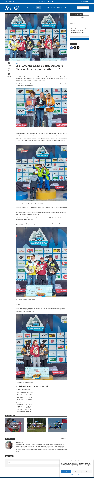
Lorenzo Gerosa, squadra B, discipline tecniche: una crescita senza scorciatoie (57, 425)
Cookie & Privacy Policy (79, 474)
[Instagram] (78, 47)
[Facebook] (71, 47)
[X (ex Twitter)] (74, 47)
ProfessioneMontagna (85, 1)
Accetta (66, 471)
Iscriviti (79, 39)
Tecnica (53, 7)
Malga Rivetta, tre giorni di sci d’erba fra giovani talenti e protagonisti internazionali (36, 425)
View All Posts (63, 438)
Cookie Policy (72, 474)
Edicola (6, 1)
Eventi (65, 7)
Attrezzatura (45, 7)
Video (34, 7)
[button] (91, 460)
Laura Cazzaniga (9, 70)
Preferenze (87, 471)
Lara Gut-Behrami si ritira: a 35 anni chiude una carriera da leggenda (14, 425)
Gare (38, 7)
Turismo (59, 7)
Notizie (29, 7)
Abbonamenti (11, 1)
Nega (76, 471)
